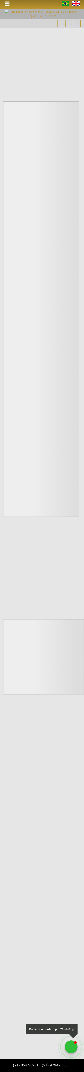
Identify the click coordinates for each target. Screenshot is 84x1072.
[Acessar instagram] (77, 23)
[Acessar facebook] (60, 23)
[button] (10, 4)
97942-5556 (55, 1065)
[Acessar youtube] (68, 23)
